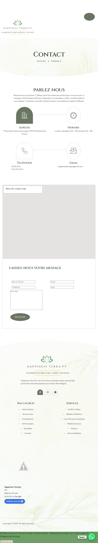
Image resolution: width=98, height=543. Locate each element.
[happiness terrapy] (17, 23)
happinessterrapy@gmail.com (70, 166)
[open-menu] (89, 17)
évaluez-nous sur (13, 501)
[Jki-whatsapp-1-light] (55, 392)
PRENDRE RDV (6, 541)
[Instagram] (48, 392)
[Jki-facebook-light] (40, 392)
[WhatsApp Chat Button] (91, 536)
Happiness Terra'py (12, 487)
